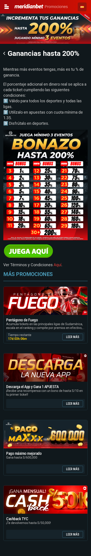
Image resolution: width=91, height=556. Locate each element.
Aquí (57, 264)
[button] (82, 6)
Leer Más (72, 337)
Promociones (56, 6)
